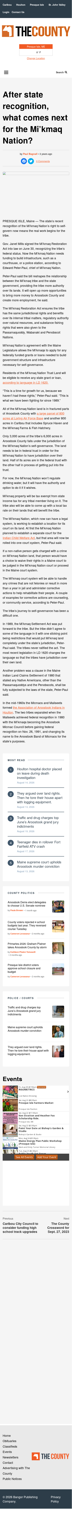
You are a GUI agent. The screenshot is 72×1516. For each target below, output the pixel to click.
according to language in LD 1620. (25, 382)
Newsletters (10, 1457)
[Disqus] (36, 1287)
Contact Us (18, 12)
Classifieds (10, 1446)
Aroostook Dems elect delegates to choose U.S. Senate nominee (27, 904)
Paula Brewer (16, 910)
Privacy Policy (56, 1499)
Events (7, 1451)
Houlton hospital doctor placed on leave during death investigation (39, 773)
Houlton (20, 4)
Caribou (7, 4)
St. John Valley (57, 4)
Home (7, 1435)
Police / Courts (21, 998)
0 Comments (43, 161)
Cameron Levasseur (20, 933)
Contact (8, 1462)
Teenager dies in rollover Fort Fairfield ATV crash (38, 844)
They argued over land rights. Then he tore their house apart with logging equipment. (39, 797)
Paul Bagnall (30, 153)
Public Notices (12, 1478)
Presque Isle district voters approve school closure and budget (24, 968)
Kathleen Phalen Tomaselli (22, 951)
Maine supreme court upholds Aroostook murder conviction (39, 864)
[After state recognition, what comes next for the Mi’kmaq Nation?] (36, 194)
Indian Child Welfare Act (19, 538)
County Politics (21, 893)
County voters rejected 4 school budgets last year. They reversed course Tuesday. (27, 925)
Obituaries (9, 1441)
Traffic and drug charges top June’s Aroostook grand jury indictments (38, 822)
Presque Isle (37, 4)
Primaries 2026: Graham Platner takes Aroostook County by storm (27, 945)
